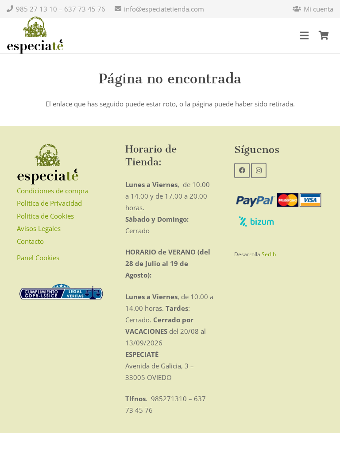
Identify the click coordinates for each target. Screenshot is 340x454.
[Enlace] (35, 35)
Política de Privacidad (49, 203)
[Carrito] (323, 35)
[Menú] (304, 35)
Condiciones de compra (53, 190)
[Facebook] (242, 170)
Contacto (30, 241)
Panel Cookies (38, 257)
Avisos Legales (39, 228)
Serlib (269, 254)
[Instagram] (259, 170)
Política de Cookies (45, 215)
